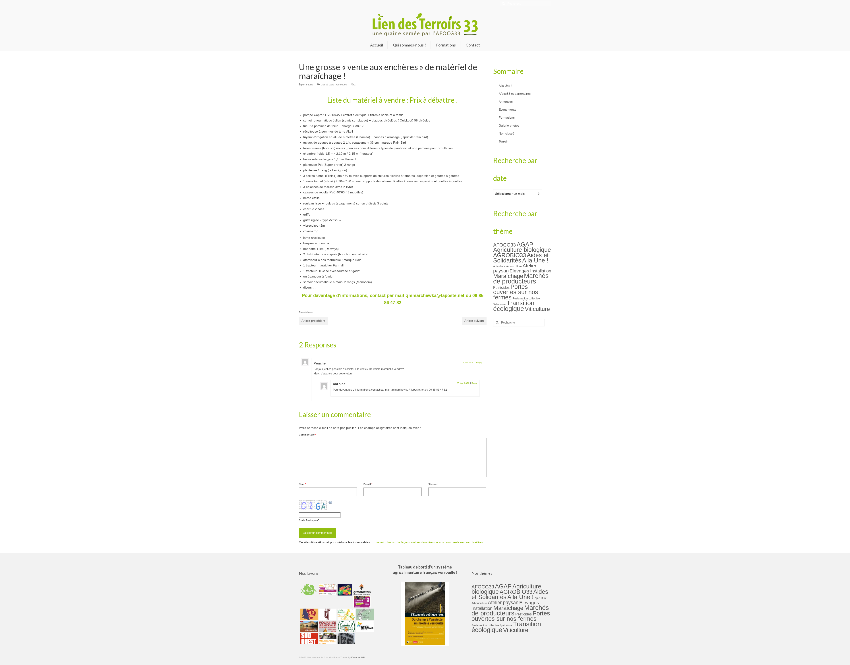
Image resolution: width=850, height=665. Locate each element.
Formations (507, 117)
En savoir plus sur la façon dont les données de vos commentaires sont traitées (427, 542)
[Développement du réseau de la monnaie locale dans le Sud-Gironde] (308, 614)
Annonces (341, 84)
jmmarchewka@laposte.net (435, 295)
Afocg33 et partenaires (515, 93)
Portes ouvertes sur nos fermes (515, 292)
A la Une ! (505, 85)
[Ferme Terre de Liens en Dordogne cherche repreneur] (308, 626)
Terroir (503, 141)
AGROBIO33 (509, 255)
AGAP (525, 244)
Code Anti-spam (308, 520)
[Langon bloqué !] (345, 638)
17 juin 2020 (467, 362)
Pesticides (501, 287)
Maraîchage (307, 312)
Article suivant (474, 320)
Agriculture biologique (522, 250)
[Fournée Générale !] (327, 626)
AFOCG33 (504, 245)
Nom (302, 484)
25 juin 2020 (463, 383)
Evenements (507, 109)
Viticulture (537, 309)
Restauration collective (526, 298)
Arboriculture (514, 266)
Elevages (519, 270)
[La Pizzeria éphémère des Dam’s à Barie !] (364, 614)
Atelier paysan (503, 602)
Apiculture (499, 266)
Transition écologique (513, 305)
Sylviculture (499, 304)
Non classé (506, 133)
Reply (479, 362)
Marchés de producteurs (521, 278)
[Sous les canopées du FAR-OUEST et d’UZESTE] (327, 614)
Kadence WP (358, 657)
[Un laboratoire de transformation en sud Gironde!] (345, 626)
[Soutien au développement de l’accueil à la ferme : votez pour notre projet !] (327, 638)
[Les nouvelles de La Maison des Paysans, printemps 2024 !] (364, 626)
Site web (433, 484)
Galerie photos (509, 125)
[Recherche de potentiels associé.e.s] (344, 589)
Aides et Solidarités (521, 258)
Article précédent (313, 320)
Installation (540, 270)
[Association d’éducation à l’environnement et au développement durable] (308, 589)
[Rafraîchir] (330, 502)
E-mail (367, 484)
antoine (309, 84)
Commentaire (307, 434)
